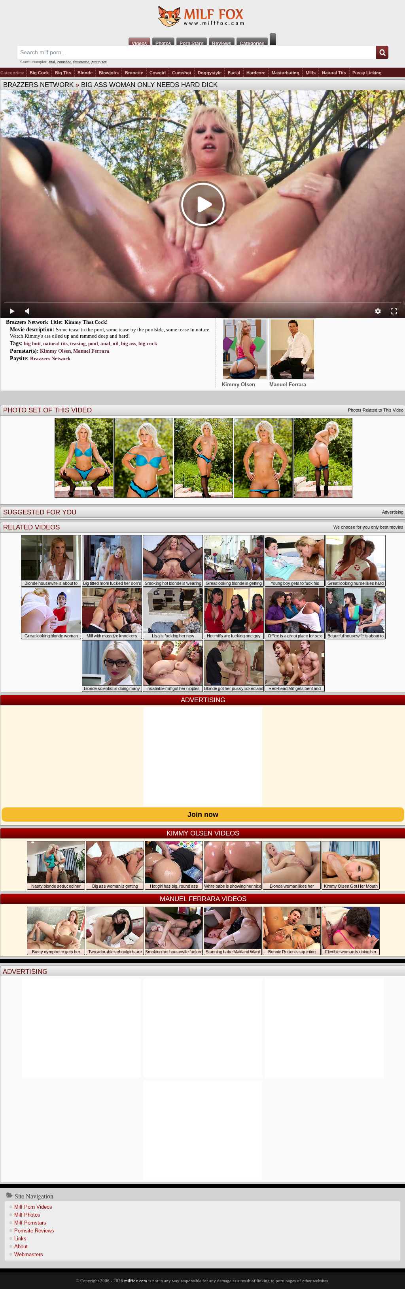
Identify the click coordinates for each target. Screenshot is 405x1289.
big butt (32, 343)
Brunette (134, 72)
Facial (234, 72)
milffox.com (135, 1280)
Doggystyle (209, 72)
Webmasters (28, 1254)
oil (116, 343)
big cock (147, 343)
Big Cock (39, 72)
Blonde (85, 72)
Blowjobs (109, 72)
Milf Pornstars (30, 1223)
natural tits (55, 343)
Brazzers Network (38, 85)
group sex (99, 62)
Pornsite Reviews (34, 1231)
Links (20, 1239)
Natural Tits (334, 72)
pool (93, 343)
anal (52, 62)
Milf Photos (27, 1215)
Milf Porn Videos (33, 1207)
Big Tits (63, 72)
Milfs (311, 72)
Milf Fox (202, 16)
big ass (128, 343)
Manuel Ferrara (91, 351)
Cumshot (181, 72)
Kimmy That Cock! (86, 322)
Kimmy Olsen (55, 351)
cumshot (64, 62)
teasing (78, 343)
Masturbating (285, 72)
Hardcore (255, 72)
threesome (81, 62)
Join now (202, 814)
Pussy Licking (367, 72)
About (21, 1246)
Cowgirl (158, 72)
